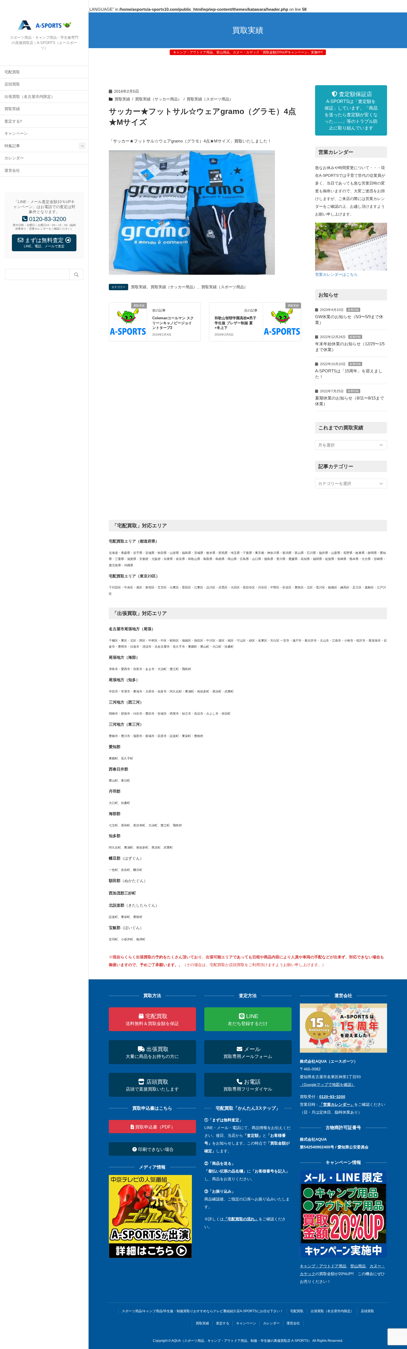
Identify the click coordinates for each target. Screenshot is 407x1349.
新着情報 (353, 309)
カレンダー (14, 158)
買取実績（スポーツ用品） (210, 99)
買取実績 (12, 109)
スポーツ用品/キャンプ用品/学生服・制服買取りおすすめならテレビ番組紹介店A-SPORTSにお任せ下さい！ (202, 1311)
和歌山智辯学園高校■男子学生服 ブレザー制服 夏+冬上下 (235, 323)
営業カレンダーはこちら (336, 274)
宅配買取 (12, 72)
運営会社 (12, 170)
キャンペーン (16, 133)
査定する (222, 1323)
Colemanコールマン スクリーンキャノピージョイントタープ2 (173, 323)
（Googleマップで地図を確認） (327, 1084)
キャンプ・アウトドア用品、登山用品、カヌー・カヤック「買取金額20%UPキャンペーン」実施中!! (248, 52)
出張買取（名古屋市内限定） (29, 97)
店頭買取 (12, 84)
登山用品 (358, 1266)
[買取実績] (128, 321)
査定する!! (13, 121)
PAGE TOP (392, 1304)
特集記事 (12, 146)
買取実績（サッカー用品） (158, 99)
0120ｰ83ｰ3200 (332, 1096)
